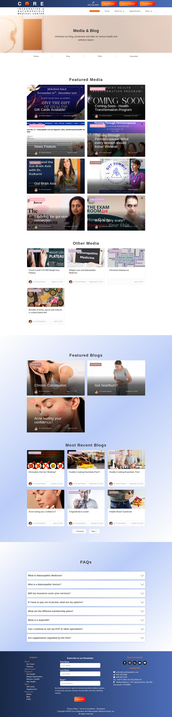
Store (27, 684)
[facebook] (125, 663)
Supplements (31, 689)
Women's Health (33, 679)
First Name (64, 662)
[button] (109, 3)
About (27, 662)
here (30, 645)
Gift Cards (30, 687)
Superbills (81, 597)
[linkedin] (135, 663)
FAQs (28, 699)
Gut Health (30, 674)
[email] (140, 663)
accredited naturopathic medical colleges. (92, 588)
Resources (29, 692)
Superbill (56, 624)
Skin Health (31, 682)
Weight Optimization (34, 677)
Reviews (29, 667)
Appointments (30, 669)
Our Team (30, 664)
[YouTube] (145, 663)
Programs (28, 672)
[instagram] (130, 663)
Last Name (64, 670)
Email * (63, 680)
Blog (28, 697)
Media (28, 694)
